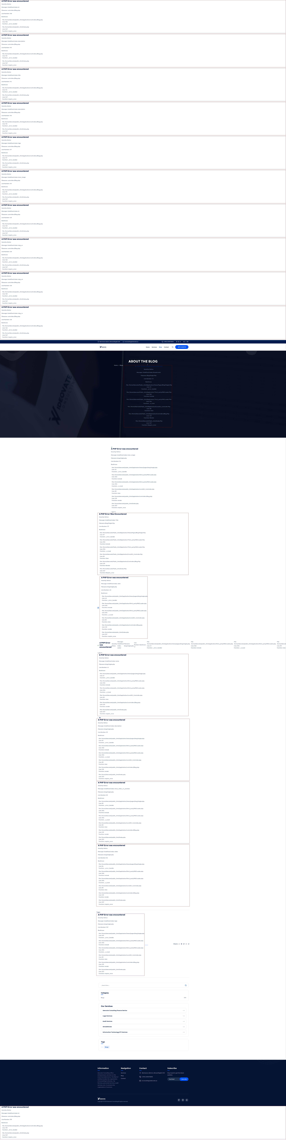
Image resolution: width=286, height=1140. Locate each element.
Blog (122, 1075)
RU (187, 341)
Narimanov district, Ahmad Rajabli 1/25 (110, 341)
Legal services (107, 1016)
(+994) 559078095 (169, 341)
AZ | (184, 341)
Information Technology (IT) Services (115, 1032)
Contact (123, 1078)
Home (116, 365)
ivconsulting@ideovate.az (131, 341)
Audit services (107, 1021)
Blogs (121, 365)
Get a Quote (182, 347)
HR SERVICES (107, 1027)
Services (123, 1073)
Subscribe (184, 1079)
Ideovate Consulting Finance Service (115, 1010)
